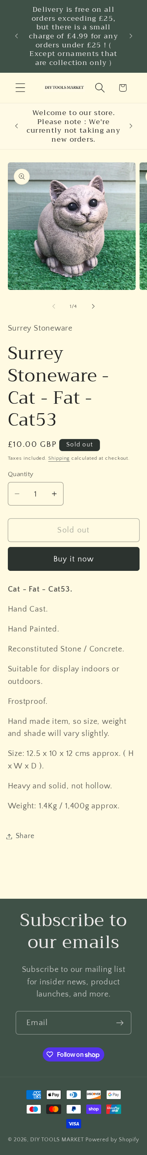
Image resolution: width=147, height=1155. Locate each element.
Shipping (59, 458)
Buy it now (73, 559)
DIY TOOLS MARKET (57, 1140)
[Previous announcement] (16, 36)
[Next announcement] (131, 36)
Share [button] (25, 836)
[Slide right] (93, 306)
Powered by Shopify (112, 1140)
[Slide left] (53, 306)
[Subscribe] (120, 1023)
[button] (20, 88)
